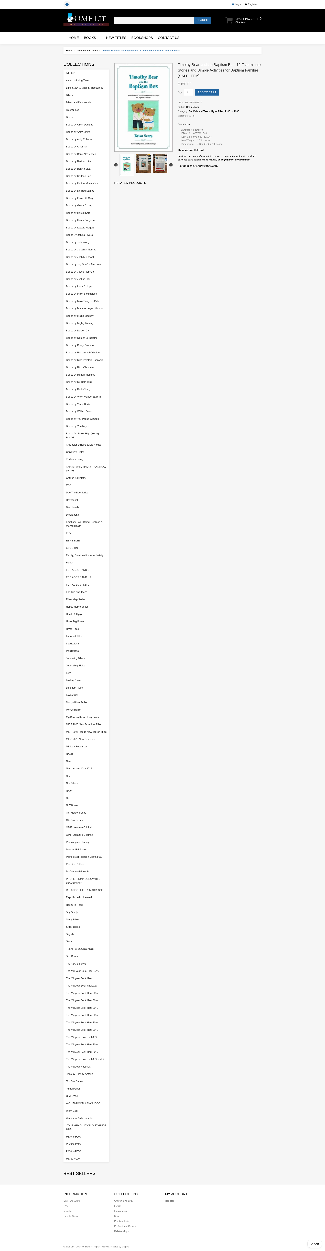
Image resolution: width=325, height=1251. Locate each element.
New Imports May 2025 (79, 768)
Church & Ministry (76, 477)
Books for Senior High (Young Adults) (82, 435)
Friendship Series (75, 599)
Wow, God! (72, 1110)
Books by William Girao (79, 411)
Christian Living (74, 459)
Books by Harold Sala (78, 212)
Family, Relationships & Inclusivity (85, 555)
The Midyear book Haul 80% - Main (85, 1059)
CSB (68, 485)
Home (74, 38)
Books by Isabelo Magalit (80, 227)
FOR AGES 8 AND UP (78, 577)
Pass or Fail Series (76, 849)
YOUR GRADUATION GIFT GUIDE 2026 (86, 1127)
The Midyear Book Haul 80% (82, 993)
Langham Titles (74, 687)
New (68, 761)
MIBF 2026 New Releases (80, 739)
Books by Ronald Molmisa (80, 374)
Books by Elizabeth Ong (79, 198)
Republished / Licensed (79, 897)
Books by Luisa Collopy (79, 286)
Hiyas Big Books (75, 621)
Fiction (69, 562)
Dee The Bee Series (77, 492)
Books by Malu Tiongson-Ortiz (83, 301)
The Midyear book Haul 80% (81, 1037)
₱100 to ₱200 (232, 111)
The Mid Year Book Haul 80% (82, 970)
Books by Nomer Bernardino (82, 337)
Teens (69, 941)
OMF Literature (71, 1200)
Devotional (72, 500)
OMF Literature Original (79, 827)
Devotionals (72, 507)
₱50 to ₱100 (73, 1158)
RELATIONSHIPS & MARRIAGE (84, 890)
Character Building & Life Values (83, 444)
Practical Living (122, 1221)
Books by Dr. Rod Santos (80, 190)
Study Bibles (73, 926)
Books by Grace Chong (79, 205)
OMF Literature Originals (79, 834)
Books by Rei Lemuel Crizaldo (83, 352)
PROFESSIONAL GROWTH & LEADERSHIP (83, 880)
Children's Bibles (75, 451)
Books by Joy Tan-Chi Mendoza (83, 264)
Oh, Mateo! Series (76, 812)
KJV (68, 672)
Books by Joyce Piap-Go (80, 271)
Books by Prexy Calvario (80, 345)
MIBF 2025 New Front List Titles (83, 724)
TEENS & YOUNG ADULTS (81, 948)
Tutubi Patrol (73, 1088)
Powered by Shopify (119, 1247)
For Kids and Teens (87, 50)
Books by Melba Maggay (80, 315)
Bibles (69, 95)
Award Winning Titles (77, 80)
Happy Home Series (77, 606)
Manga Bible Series (77, 702)
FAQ (65, 1205)
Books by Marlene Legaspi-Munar (84, 308)
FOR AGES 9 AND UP (78, 584)
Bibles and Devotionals (78, 102)
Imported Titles (74, 636)
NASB (69, 753)
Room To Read (74, 904)
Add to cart (207, 92)
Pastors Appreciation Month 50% (84, 856)
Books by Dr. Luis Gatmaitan (82, 183)
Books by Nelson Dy (77, 330)
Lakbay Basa (73, 680)
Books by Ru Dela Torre (79, 381)
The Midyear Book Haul (79, 978)
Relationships (121, 1231)
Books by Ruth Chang (78, 389)
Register (252, 4)
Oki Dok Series (74, 820)
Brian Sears (192, 107)
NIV (68, 775)
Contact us (168, 38)
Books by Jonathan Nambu (81, 249)
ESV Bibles (72, 547)
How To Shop (70, 1216)
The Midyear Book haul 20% (81, 985)
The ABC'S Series (76, 963)
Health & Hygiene (75, 614)
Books (90, 38)
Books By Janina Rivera (79, 234)
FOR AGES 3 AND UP (78, 570)
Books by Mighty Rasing (79, 323)
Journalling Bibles (75, 665)
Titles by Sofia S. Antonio (79, 1073)
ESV (68, 533)
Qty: (180, 92)
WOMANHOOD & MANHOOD (83, 1103)
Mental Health (73, 709)
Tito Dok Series (74, 1081)
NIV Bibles (72, 783)
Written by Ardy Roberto (79, 1118)
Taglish (70, 934)
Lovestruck (72, 694)
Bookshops (142, 38)
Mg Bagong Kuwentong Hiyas (82, 717)
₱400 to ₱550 (73, 1151)
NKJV (69, 790)
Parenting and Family (77, 842)
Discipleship (72, 514)
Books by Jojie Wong (77, 242)
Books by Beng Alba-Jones (81, 154)
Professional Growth (77, 871)
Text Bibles (72, 956)
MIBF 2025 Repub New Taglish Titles (86, 731)
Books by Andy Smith (78, 131)
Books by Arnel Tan (76, 146)
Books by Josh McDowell (80, 257)
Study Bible (72, 919)
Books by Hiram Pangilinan (81, 220)
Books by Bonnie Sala (78, 168)
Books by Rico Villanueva (80, 367)
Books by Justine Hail (78, 278)
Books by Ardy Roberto (79, 139)
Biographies (72, 109)
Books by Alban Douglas (79, 124)
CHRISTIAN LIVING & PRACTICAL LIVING (86, 468)
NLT (68, 797)
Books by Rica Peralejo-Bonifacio (84, 359)
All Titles (70, 73)
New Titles (116, 38)
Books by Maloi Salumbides (81, 293)
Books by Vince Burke (78, 404)
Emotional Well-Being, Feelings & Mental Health (84, 523)
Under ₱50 (72, 1096)
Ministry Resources (77, 746)
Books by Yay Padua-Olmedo (82, 418)
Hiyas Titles (217, 111)
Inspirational (72, 643)
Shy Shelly (72, 912)
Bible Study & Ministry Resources (84, 87)
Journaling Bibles (75, 658)
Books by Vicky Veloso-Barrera (83, 396)
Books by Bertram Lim (78, 161)
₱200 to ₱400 (73, 1143)
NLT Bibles (72, 805)
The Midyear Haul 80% (78, 1066)
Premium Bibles (75, 864)
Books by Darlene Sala (78, 176)
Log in (238, 4)
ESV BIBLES (73, 540)
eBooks (67, 1211)
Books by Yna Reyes (78, 426)
